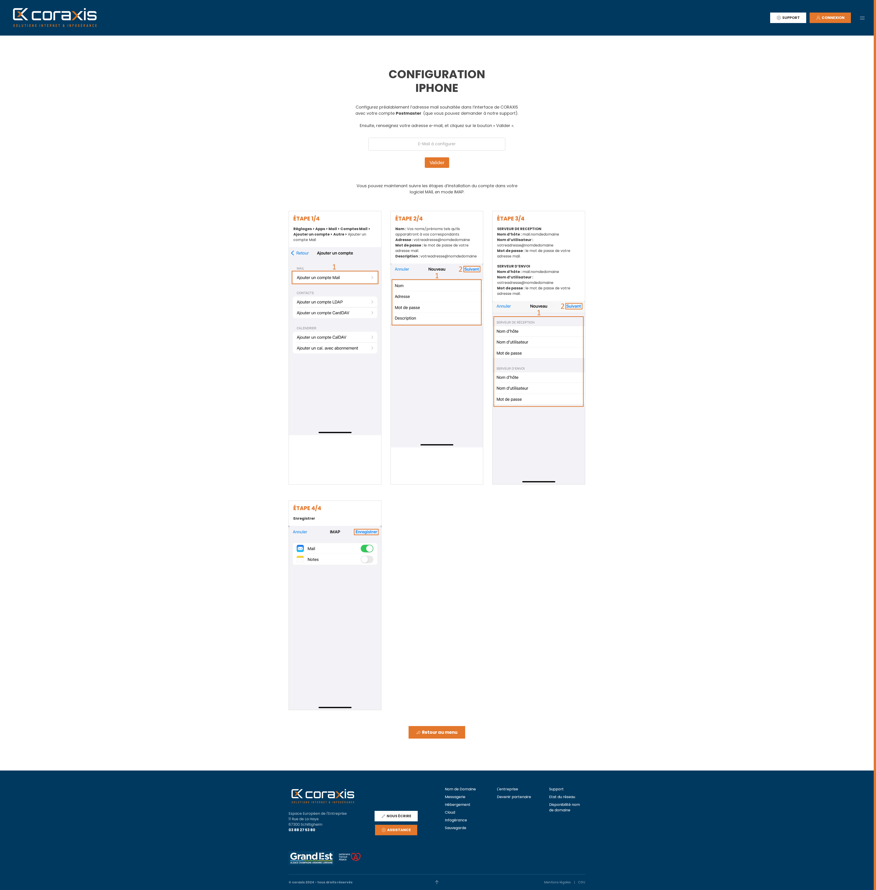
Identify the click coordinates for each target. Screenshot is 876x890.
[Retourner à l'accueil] (54, 18)
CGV (581, 882)
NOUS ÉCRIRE (399, 816)
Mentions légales (557, 882)
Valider (437, 162)
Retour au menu (439, 732)
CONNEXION (833, 17)
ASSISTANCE (399, 830)
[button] (862, 17)
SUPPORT (791, 17)
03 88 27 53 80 (302, 830)
